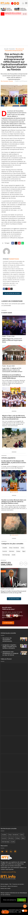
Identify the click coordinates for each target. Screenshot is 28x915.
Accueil (6, 49)
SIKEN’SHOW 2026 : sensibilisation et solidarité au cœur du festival (10, 653)
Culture (22, 547)
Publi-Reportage (6, 554)
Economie (12, 49)
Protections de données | (18, 884)
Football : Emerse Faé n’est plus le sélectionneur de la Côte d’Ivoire (9, 11)
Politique (18, 551)
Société (13, 554)
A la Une (3, 571)
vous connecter (12, 303)
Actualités (5, 547)
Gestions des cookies (5, 888)
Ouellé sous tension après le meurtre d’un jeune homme (23, 10)
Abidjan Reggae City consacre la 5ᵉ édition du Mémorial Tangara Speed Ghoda (12, 340)
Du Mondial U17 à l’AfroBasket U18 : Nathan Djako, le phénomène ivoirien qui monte (13, 462)
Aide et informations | (12, 886)
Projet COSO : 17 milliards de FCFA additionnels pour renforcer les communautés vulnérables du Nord (12, 370)
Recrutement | (4, 886)
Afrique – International (14, 547)
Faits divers (11, 551)
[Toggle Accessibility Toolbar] (24, 906)
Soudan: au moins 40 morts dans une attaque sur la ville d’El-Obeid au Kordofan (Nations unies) (13, 501)
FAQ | (10, 884)
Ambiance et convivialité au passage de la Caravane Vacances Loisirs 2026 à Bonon (13, 376)
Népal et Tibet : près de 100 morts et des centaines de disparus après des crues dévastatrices (14, 417)
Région (23, 551)
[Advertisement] (14, 31)
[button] (24, 14)
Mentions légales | (5, 884)
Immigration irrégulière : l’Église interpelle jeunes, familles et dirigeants (10, 646)
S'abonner (21, 900)
